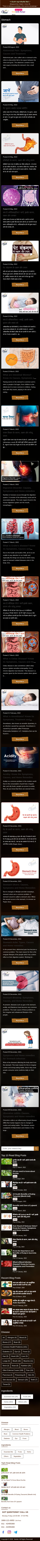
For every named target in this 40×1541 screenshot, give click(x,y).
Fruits (20, 1452)
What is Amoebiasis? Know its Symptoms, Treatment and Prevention (18, 719)
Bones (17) (7, 1342)
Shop (13, 15)
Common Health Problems (21, 1434)
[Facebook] (3, 1532)
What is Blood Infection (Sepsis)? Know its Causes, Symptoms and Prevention (24, 1264)
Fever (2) (26, 1352)
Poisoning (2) (20, 1375)
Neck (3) (6, 1366)
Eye (16, 1438)
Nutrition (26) (26, 1366)
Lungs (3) (6, 1361)
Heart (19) (15, 1356)
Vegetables (17, 1456)
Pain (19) (29, 1370)
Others (6, 1456)
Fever (25, 1438)
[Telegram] (15, 1532)
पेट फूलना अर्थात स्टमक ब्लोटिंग (15, 108)
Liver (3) (24, 1356)
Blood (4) (22, 1337)
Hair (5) (5, 1356)
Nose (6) (15, 1366)
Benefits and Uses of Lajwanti (25, 1205)
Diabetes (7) (7, 1352)
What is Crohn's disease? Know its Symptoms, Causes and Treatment (19, 548)
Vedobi (16, 1539)
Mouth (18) (17, 1361)
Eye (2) (17, 1352)
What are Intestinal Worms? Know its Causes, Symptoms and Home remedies (20, 378)
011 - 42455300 (8, 1524)
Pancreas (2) (7, 1375)
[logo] (5, 11)
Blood (17, 1429)
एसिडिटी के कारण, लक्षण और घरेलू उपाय (18, 160)
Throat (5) (6, 1384)
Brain (5, 1434)
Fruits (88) (27, 1396)
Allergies (7, 1429)
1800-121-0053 (7, 1520)
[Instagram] (9, 1532)
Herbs (29, 1452)
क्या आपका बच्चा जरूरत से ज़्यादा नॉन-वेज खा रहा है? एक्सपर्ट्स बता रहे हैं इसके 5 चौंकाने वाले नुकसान (25, 1312)
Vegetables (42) (10, 1407)
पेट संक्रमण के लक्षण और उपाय (15, 267)
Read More (20, 73)
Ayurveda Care (17, 17)
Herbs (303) (8, 1402)
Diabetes (7, 1438)
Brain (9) (17, 1342)
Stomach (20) (23, 1380)
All (4, 1337)
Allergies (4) (12, 1337)
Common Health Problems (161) (15, 1347)
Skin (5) (31, 1375)
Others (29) (22, 1402)
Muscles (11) (28, 1361)
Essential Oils (8, 1452)
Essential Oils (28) (11, 1396)
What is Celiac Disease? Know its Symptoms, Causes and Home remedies (20, 661)
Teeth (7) (34, 1380)
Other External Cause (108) (13, 1370)
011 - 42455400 (8, 1527)
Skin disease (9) (9, 1380)
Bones (26, 1429)
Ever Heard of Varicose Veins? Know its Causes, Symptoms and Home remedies (25, 1228)
